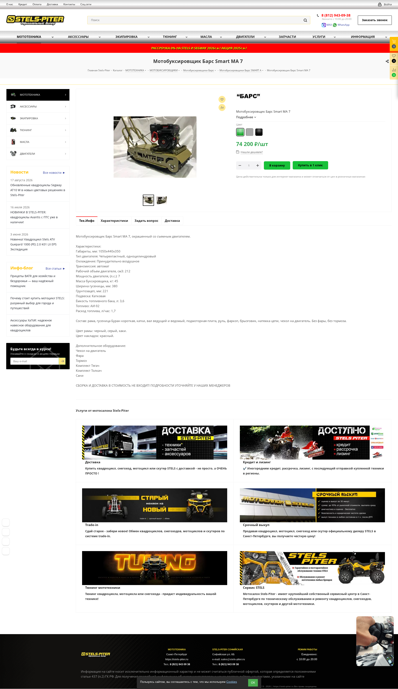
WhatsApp (343, 25)
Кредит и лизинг (257, 462)
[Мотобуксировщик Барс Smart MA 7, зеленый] (155, 147)
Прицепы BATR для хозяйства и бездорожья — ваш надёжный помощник (32, 281)
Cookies (231, 681)
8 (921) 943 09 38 (180, 664)
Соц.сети (85, 4)
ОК (253, 682)
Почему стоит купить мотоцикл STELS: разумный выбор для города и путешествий (37, 303)
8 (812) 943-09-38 (336, 15)
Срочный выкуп (256, 525)
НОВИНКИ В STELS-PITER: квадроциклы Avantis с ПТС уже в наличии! (34, 217)
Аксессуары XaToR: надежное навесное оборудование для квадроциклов (31, 325)
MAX (329, 25)
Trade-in (91, 525)
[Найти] (305, 20)
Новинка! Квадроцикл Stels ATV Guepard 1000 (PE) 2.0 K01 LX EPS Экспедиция (33, 244)
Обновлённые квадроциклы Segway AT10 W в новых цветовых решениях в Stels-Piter (37, 190)
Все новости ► (54, 172)
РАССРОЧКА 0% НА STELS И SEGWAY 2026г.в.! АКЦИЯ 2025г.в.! (199, 48)
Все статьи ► (56, 268)
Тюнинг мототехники (102, 587)
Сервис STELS (253, 587)
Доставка (92, 462)
